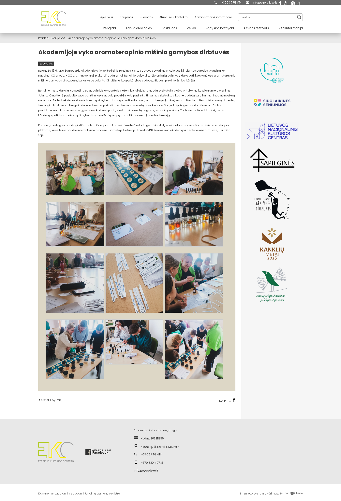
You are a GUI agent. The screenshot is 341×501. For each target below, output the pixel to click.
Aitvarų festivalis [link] (256, 28)
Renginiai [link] (109, 28)
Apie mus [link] (106, 17)
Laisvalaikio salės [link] (139, 28)
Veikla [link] (191, 28)
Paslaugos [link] (169, 28)
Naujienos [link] (126, 17)
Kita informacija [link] (291, 28)
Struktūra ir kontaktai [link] (173, 17)
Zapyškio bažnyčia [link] (220, 28)
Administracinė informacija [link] (213, 17)
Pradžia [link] (43, 38)
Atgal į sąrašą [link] (50, 400)
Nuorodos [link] (146, 17)
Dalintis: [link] (225, 401)
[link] (228, 2)
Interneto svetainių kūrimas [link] (259, 493)
